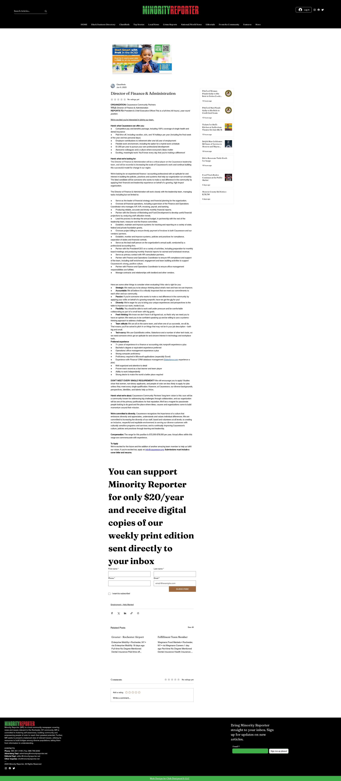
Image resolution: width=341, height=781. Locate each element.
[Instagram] (314, 9)
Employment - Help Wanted (122, 605)
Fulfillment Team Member (173, 637)
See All (191, 627)
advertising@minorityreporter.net (33, 753)
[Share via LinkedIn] (125, 613)
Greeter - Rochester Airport (127, 637)
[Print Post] (138, 613)
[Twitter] (322, 9)
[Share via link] (131, 613)
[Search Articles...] (45, 11)
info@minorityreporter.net (29, 759)
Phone (111, 578)
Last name (159, 569)
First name (113, 569)
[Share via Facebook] (112, 613)
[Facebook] (318, 9)
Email (157, 578)
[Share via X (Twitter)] (118, 613)
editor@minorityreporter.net (28, 756)
